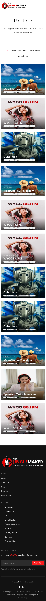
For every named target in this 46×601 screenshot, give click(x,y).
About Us (5, 482)
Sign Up (37, 563)
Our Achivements (12, 524)
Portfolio (4, 491)
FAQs (7, 516)
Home (4, 478)
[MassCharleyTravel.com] (23, 79)
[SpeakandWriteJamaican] (23, 384)
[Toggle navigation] (43, 6)
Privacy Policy (11, 532)
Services (4, 487)
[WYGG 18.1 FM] (23, 113)
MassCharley (10, 520)
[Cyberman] (23, 147)
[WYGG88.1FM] (23, 249)
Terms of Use (10, 541)
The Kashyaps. (23, 598)
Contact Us (6, 495)
